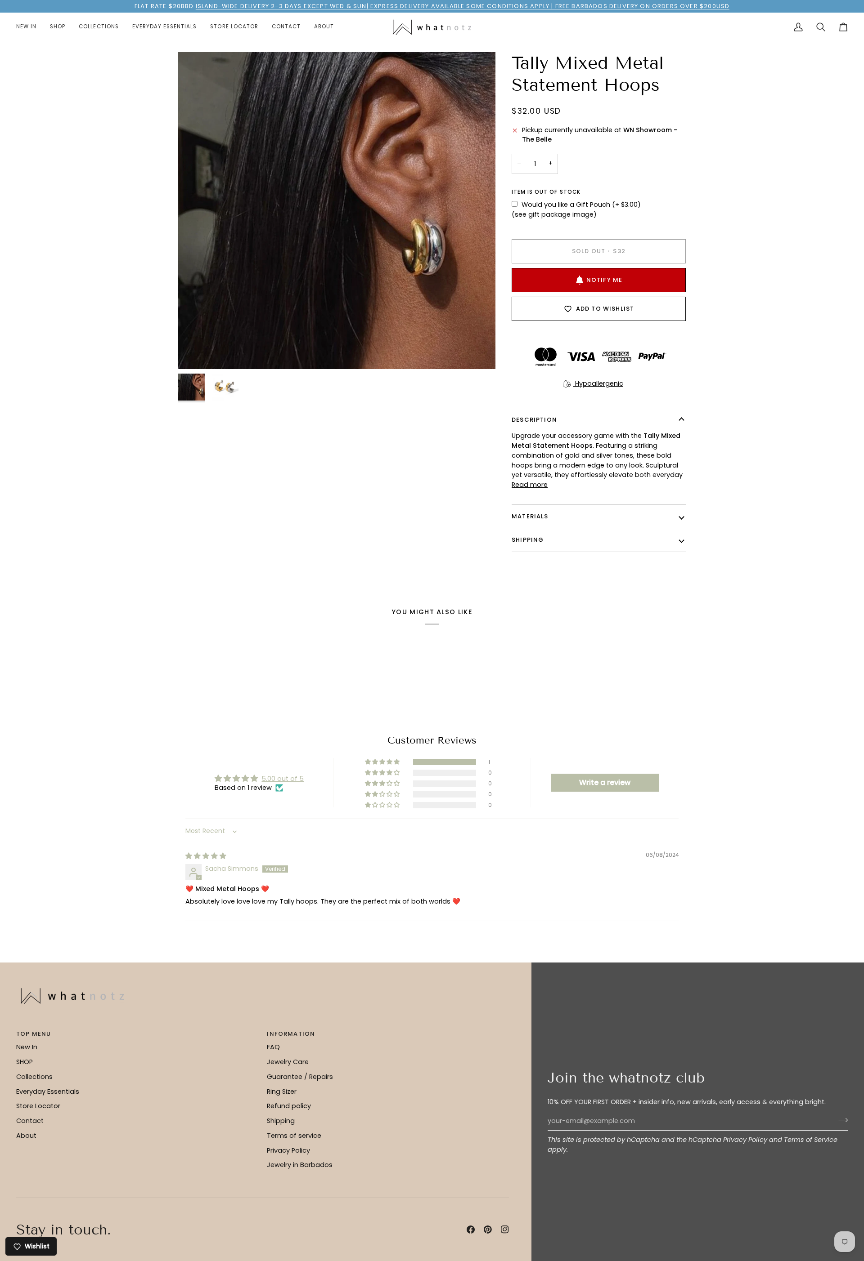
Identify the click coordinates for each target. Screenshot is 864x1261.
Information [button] (291, 1033)
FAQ (273, 1047)
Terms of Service (810, 1139)
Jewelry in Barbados (300, 1164)
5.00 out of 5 (282, 778)
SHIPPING (528, 539)
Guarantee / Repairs (300, 1076)
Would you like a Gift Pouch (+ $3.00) (581, 204)
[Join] (840, 1120)
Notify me (604, 280)
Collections (34, 1076)
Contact (30, 1120)
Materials (530, 516)
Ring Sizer (282, 1091)
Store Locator (38, 1105)
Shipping (281, 1120)
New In (26, 1047)
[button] (57, 27)
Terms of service (294, 1135)
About (26, 1135)
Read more (530, 484)
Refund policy (289, 1105)
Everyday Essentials (47, 1091)
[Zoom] (336, 210)
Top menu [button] (33, 1033)
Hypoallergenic (598, 383)
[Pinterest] (488, 1229)
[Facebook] (471, 1229)
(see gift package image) (554, 214)
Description (534, 419)
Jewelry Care (288, 1061)
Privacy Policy (745, 1139)
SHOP (24, 1061)
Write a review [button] (604, 782)
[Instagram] (505, 1229)
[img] (205, 855)
